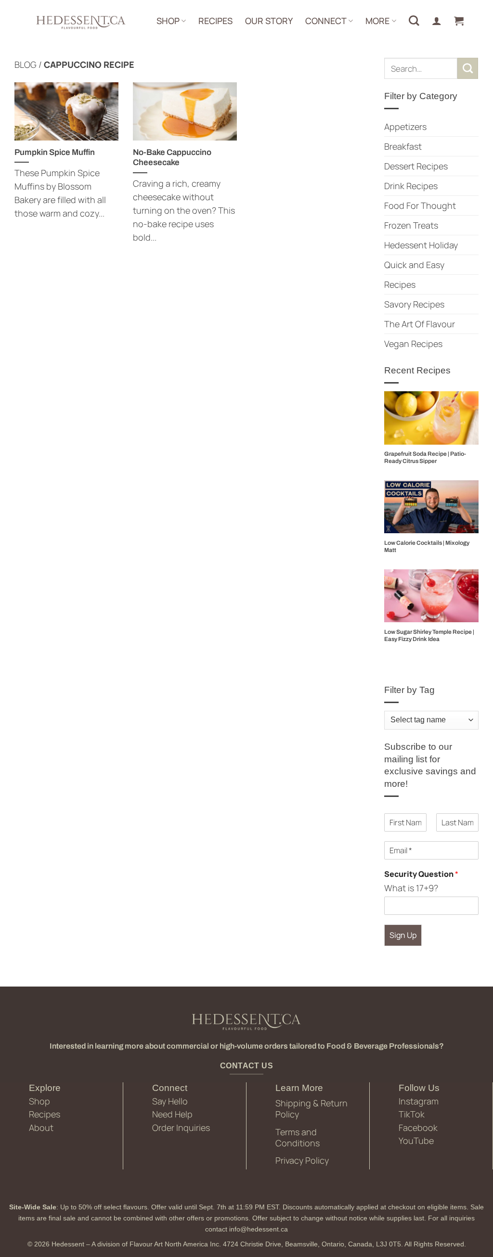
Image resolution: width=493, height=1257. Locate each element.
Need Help (172, 1114)
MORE (377, 20)
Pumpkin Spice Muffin (54, 152)
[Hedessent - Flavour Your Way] (79, 22)
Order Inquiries (181, 1127)
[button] (459, 20)
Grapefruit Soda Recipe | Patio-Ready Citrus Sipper (425, 457)
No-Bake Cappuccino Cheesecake (172, 157)
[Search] (414, 21)
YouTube (416, 1140)
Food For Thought (420, 205)
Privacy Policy (302, 1160)
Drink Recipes (411, 186)
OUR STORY (269, 20)
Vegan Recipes (413, 343)
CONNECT (326, 20)
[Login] (436, 20)
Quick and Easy (414, 264)
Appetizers (405, 126)
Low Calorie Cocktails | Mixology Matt (426, 546)
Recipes (399, 284)
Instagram (419, 1101)
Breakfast (403, 146)
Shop (39, 1101)
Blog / (29, 64)
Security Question (421, 874)
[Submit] (468, 68)
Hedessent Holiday (421, 245)
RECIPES (215, 20)
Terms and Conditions (297, 1137)
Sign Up (402, 935)
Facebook (418, 1127)
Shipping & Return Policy (311, 1108)
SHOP (168, 20)
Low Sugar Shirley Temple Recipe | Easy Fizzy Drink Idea (429, 635)
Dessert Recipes (416, 166)
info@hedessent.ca (258, 1229)
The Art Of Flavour (419, 324)
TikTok (412, 1114)
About (41, 1127)
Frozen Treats (411, 225)
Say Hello (170, 1101)
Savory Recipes (414, 304)
